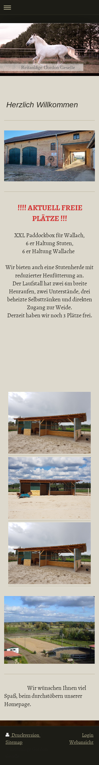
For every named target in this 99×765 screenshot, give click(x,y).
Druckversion (25, 735)
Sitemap (14, 742)
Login (88, 735)
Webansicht (81, 742)
